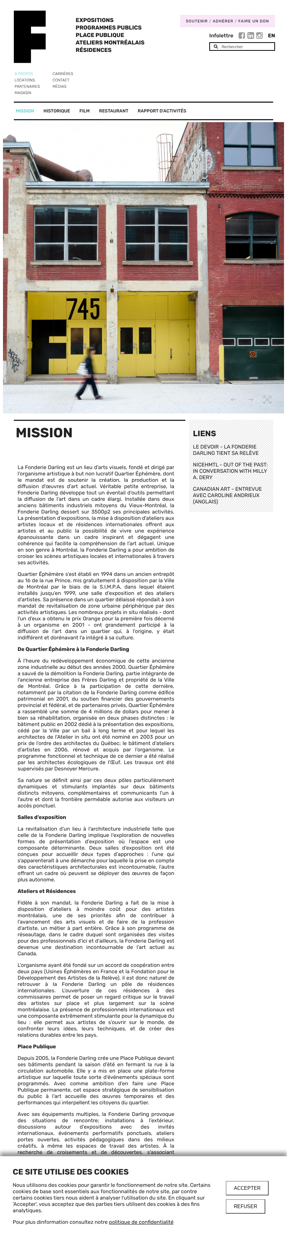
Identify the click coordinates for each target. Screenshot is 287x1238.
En (271, 35)
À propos (24, 73)
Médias (60, 86)
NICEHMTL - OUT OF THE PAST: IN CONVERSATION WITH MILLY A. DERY (230, 471)
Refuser (245, 1206)
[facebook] (242, 36)
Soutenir (197, 21)
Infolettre (221, 35)
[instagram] (259, 36)
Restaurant (113, 111)
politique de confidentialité (141, 1222)
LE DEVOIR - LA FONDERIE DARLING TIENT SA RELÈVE (226, 450)
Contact (61, 80)
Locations (25, 80)
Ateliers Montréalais (110, 42)
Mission (25, 111)
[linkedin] (251, 36)
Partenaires (27, 86)
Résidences (94, 50)
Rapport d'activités (162, 111)
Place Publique (100, 35)
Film (85, 111)
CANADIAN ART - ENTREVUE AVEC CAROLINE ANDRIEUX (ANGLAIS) (227, 495)
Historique (56, 111)
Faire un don (253, 21)
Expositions (95, 20)
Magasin (23, 92)
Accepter (247, 1188)
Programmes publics (109, 27)
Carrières (63, 73)
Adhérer (223, 21)
